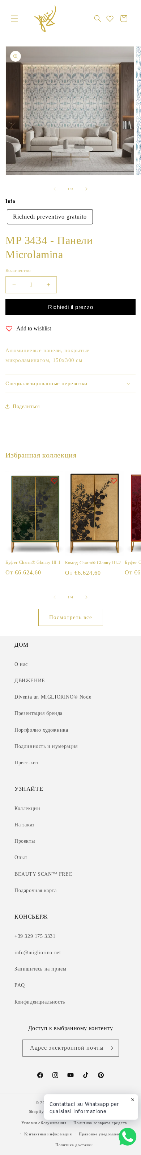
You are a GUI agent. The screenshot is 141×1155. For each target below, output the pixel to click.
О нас (21, 664)
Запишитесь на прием (40, 969)
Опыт (20, 857)
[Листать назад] (55, 189)
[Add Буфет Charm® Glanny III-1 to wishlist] (54, 480)
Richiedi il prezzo (70, 307)
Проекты (24, 841)
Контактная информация (48, 1134)
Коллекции (27, 808)
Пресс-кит (26, 762)
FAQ (19, 985)
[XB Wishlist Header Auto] (110, 19)
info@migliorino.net (37, 952)
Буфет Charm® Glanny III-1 (33, 562)
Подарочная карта (35, 890)
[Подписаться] (111, 1048)
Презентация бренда (38, 713)
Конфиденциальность (39, 1002)
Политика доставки (74, 1145)
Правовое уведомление (101, 1134)
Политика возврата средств (100, 1123)
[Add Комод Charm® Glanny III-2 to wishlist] (113, 480)
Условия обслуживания (44, 1123)
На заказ (24, 824)
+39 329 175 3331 (35, 936)
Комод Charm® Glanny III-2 (93, 562)
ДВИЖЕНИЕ (29, 680)
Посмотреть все (70, 617)
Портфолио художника (41, 730)
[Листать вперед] (86, 189)
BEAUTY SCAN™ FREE (43, 874)
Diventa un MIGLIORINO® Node (52, 697)
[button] (14, 19)
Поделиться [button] (26, 406)
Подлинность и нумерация (46, 746)
